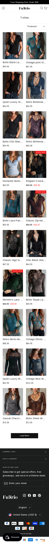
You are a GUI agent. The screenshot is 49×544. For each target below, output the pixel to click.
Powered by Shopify (24, 533)
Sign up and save (11, 467)
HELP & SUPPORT (10, 459)
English (23, 507)
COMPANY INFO (9, 451)
